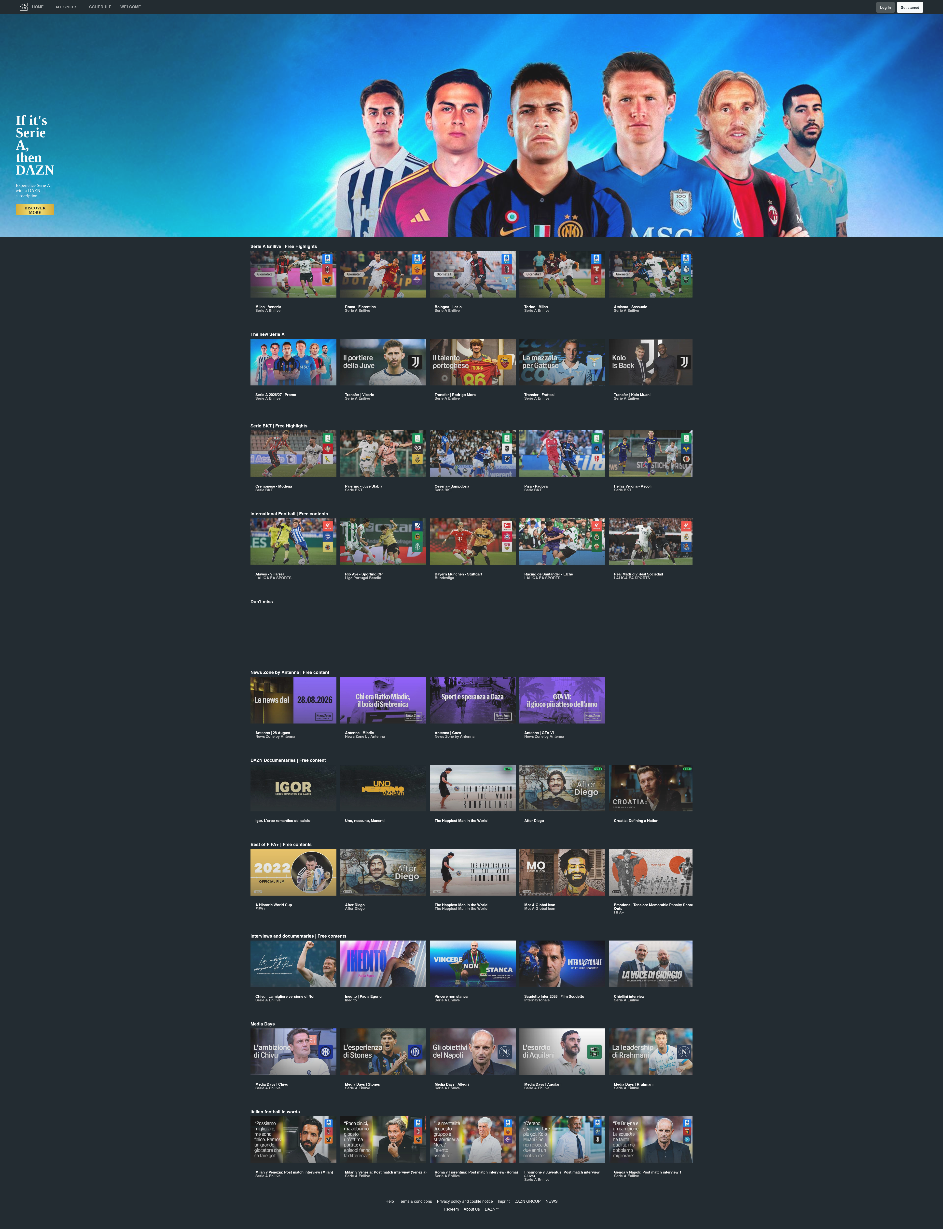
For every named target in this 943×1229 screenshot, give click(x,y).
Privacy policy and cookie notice (465, 1201)
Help (390, 1201)
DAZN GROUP (527, 1201)
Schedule (100, 7)
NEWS (552, 1201)
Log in (885, 7)
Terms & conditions (415, 1201)
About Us (472, 1209)
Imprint (504, 1201)
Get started (910, 7)
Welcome (130, 7)
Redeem (451, 1209)
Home (38, 7)
